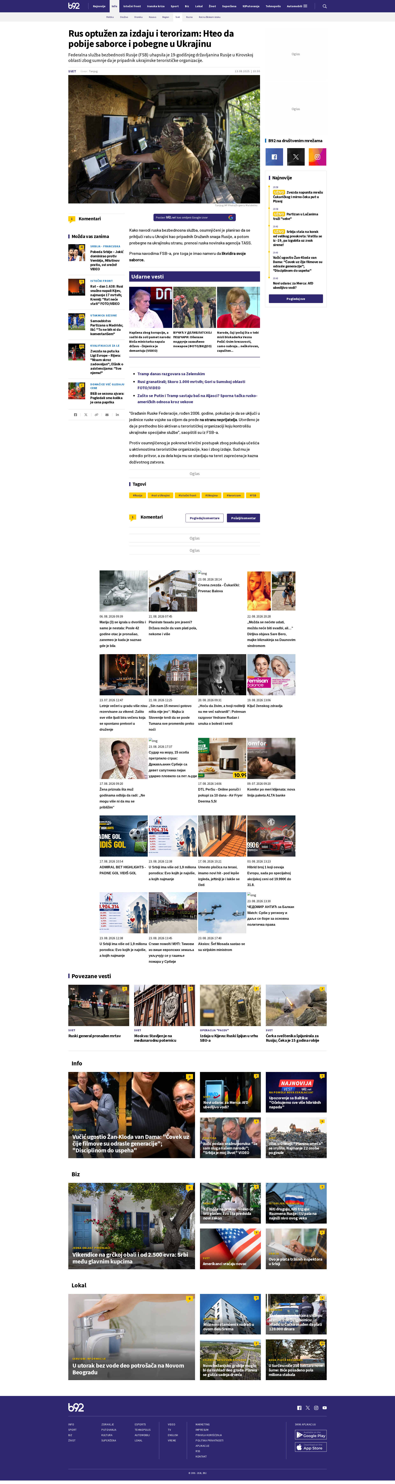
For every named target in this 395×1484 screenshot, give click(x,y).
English (173, 1435)
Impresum (202, 1430)
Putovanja (108, 1430)
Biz (70, 1435)
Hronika (275, 1310)
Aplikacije (202, 1446)
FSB (253, 495)
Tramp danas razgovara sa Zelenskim (171, 373)
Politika (79, 1130)
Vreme (172, 1440)
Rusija (138, 495)
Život (72, 1440)
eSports (140, 1424)
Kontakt (201, 1456)
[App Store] (311, 1447)
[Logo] (74, 6)
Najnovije (99, 6)
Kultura (106, 1435)
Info (71, 1424)
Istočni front (188, 495)
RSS (198, 1451)
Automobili (142, 1435)
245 (82, 316)
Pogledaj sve (296, 299)
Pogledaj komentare (205, 518)
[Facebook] (274, 157)
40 (81, 246)
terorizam (234, 495)
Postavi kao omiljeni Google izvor (182, 217)
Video (171, 1424)
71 (81, 281)
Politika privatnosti (210, 1440)
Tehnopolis (142, 1430)
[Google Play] (311, 1435)
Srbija (208, 1203)
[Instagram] (317, 157)
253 (82, 346)
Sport (72, 1430)
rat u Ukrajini (161, 495)
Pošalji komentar (243, 518)
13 (322, 1343)
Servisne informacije (89, 1359)
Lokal (139, 1440)
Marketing (203, 1424)
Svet (72, 71)
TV (169, 1430)
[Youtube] (325, 1408)
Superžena (108, 1440)
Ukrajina (212, 495)
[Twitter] (296, 157)
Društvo (210, 1319)
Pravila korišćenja (209, 1435)
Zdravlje (107, 1424)
